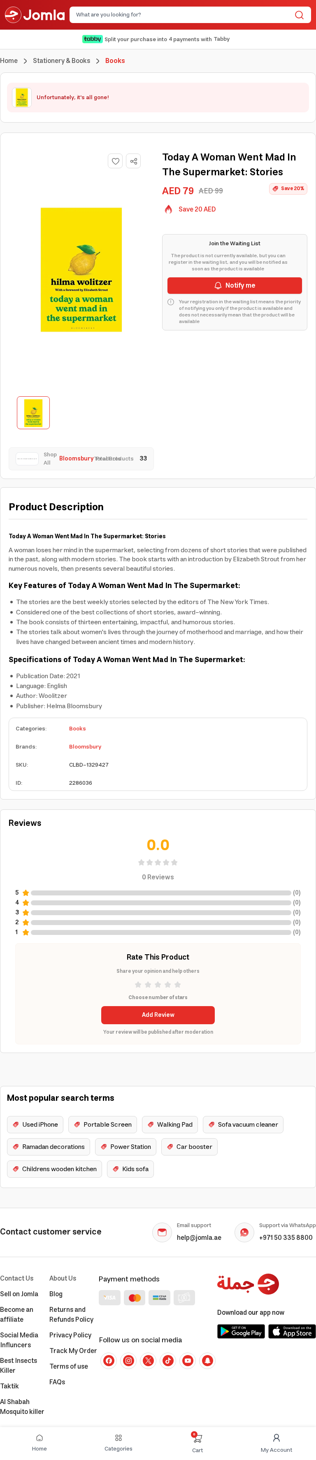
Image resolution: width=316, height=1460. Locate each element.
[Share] (133, 161)
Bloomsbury (85, 747)
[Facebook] (108, 1361)
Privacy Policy (70, 1335)
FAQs (57, 1382)
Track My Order (73, 1351)
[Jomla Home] (35, 15)
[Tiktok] (168, 1361)
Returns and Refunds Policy (71, 1315)
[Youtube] (188, 1361)
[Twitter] (148, 1361)
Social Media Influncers (19, 1340)
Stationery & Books (61, 61)
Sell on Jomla (19, 1294)
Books (77, 729)
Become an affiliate (16, 1315)
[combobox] (183, 15)
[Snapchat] (207, 1361)
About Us (62, 1278)
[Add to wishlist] (115, 160)
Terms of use (68, 1367)
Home (9, 61)
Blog (56, 1294)
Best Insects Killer (18, 1366)
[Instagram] (128, 1361)
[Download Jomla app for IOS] (292, 1331)
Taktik (9, 1386)
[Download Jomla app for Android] (241, 1331)
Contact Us (16, 1278)
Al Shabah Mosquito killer (22, 1407)
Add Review (158, 1015)
